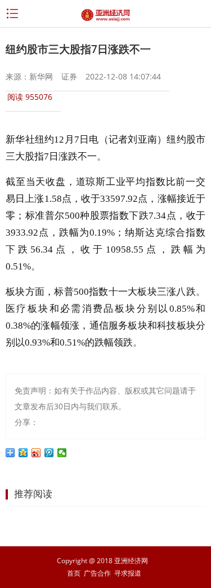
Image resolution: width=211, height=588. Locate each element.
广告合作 (97, 573)
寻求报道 (127, 573)
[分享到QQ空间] (23, 452)
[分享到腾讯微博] (49, 452)
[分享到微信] (62, 452)
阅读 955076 (29, 96)
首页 (73, 573)
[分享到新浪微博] (36, 452)
